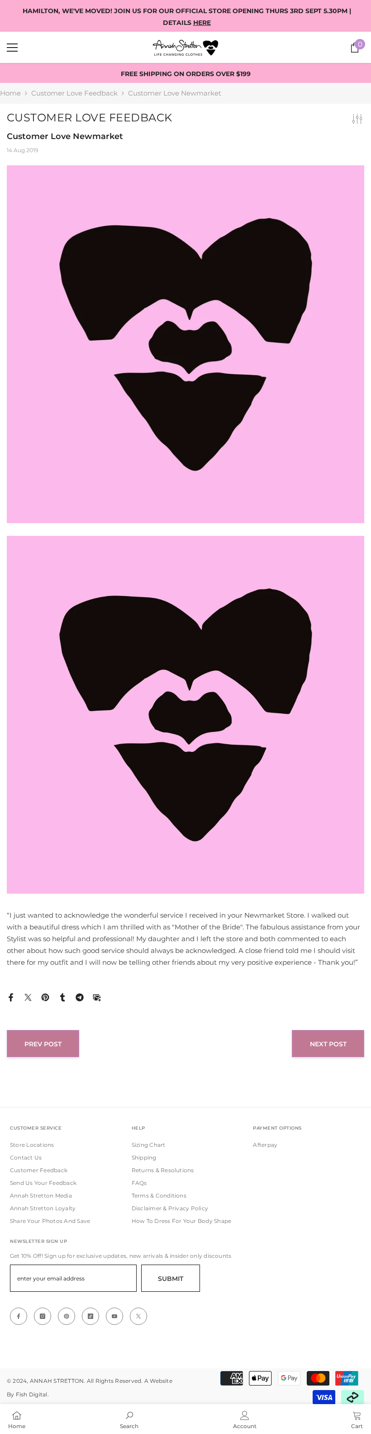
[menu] (12, 47)
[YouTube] (114, 1316)
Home (10, 93)
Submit (170, 1279)
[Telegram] (80, 996)
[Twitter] (28, 996)
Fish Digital (32, 1394)
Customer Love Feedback (74, 93)
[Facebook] (11, 996)
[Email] (97, 996)
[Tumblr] (62, 996)
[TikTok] (90, 1316)
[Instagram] (42, 1316)
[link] (129, 1419)
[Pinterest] (45, 996)
